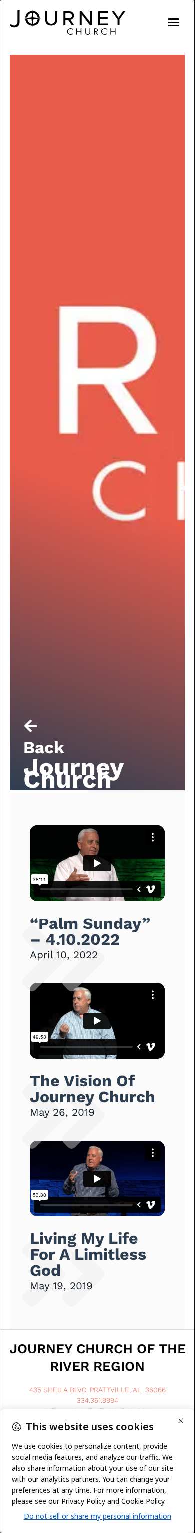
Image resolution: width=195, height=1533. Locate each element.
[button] (174, 22)
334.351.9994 (97, 1400)
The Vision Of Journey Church (93, 1089)
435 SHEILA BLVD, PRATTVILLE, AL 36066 (98, 1390)
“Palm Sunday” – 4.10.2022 (90, 931)
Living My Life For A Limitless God (88, 1254)
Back (44, 747)
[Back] (31, 726)
